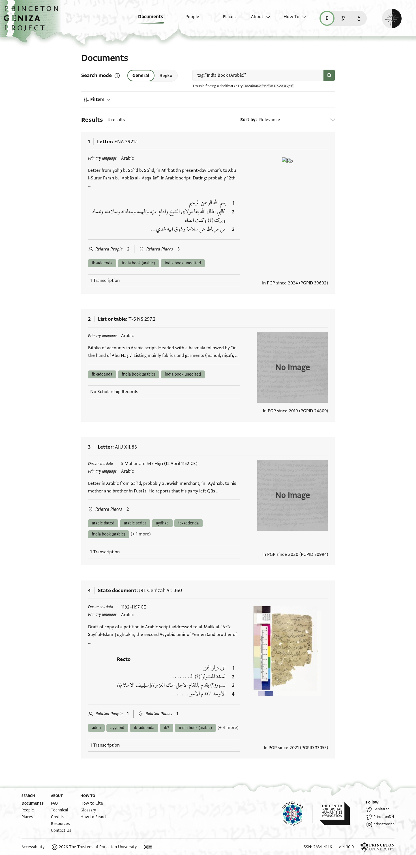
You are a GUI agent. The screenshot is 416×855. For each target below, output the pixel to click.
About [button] (257, 17)
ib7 (166, 727)
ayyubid (117, 727)
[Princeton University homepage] (377, 847)
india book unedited (183, 263)
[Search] (329, 75)
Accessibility (33, 847)
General (140, 75)
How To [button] (291, 17)
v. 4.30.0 (346, 847)
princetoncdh (384, 824)
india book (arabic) (138, 263)
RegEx (166, 75)
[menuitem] (146, 19)
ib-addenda (102, 263)
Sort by (248, 120)
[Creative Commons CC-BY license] (148, 847)
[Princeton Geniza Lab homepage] (297, 813)
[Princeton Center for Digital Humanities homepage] (339, 813)
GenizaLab (381, 809)
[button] (33, 21)
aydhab (162, 523)
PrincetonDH (384, 817)
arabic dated (103, 523)
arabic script (135, 523)
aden (96, 727)
